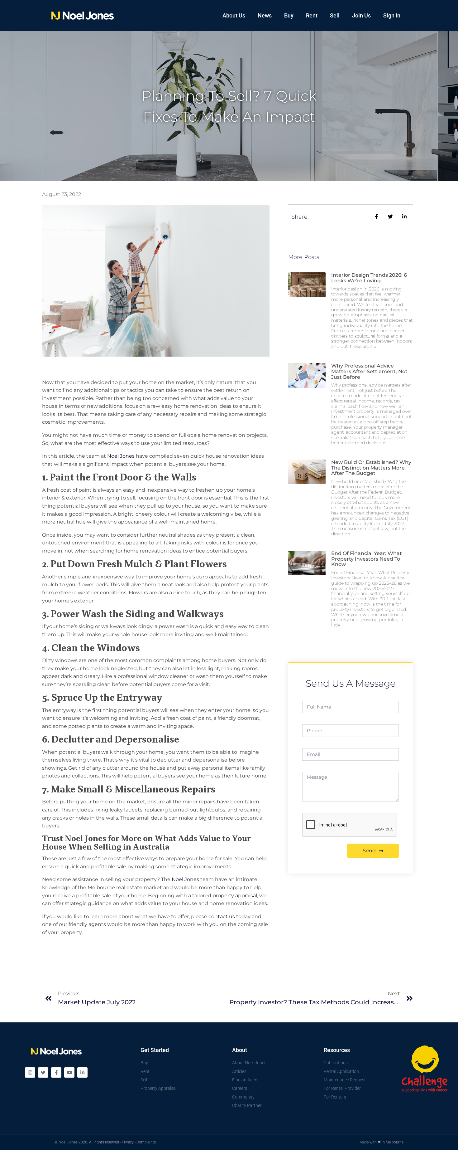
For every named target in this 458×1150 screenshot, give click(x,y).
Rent (311, 15)
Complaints (146, 1142)
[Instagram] (30, 1072)
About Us (233, 15)
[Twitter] (43, 1072)
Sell (335, 15)
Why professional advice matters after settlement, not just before (369, 371)
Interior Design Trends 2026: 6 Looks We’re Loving (369, 278)
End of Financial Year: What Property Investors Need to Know (366, 559)
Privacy (128, 1142)
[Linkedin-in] (82, 1072)
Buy (288, 15)
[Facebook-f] (56, 1072)
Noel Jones (121, 456)
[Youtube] (69, 1072)
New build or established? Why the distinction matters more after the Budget (371, 467)
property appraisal (234, 896)
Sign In (391, 15)
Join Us (361, 15)
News (265, 15)
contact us (221, 916)
